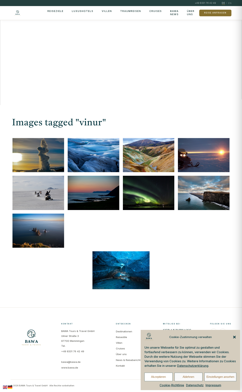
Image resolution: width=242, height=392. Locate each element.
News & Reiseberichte (129, 360)
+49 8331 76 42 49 (72, 351)
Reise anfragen (215, 13)
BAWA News (174, 13)
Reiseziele (55, 11)
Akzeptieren (158, 376)
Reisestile (121, 337)
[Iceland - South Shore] (38, 231)
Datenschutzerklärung (192, 366)
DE (223, 3)
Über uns (191, 13)
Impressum (213, 385)
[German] (10, 387)
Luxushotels (82, 11)
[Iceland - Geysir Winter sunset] (38, 155)
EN (229, 3)
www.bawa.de (69, 367)
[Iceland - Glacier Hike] (93, 155)
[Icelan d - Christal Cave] (121, 270)
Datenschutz (195, 385)
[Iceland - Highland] (149, 155)
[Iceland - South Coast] (204, 193)
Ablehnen (188, 376)
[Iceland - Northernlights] (149, 193)
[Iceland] (204, 155)
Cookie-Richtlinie (172, 385)
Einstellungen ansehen (220, 376)
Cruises (155, 11)
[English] (5, 387)
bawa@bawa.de (71, 361)
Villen (107, 11)
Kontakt (120, 365)
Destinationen (124, 331)
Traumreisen (130, 11)
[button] (234, 337)
